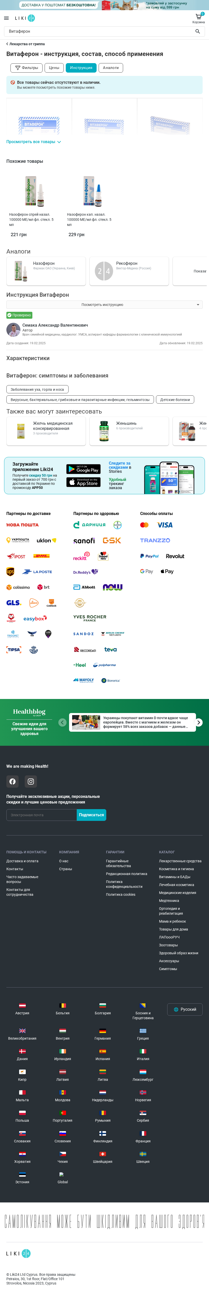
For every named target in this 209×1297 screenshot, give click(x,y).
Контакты (14, 869)
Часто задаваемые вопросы (22, 879)
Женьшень (126, 423)
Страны (65, 869)
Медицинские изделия (177, 893)
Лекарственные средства (180, 861)
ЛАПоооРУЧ (169, 937)
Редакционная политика (126, 874)
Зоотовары (168, 945)
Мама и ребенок (172, 921)
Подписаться (91, 814)
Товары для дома (173, 929)
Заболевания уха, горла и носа (37, 389)
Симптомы (168, 969)
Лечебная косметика (176, 885)
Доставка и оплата (22, 861)
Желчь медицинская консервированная (53, 426)
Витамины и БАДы (174, 877)
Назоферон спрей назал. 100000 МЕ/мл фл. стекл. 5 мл (31, 219)
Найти (198, 31)
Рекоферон (126, 263)
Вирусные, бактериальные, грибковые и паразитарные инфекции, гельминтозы (80, 400)
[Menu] (6, 18)
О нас (63, 861)
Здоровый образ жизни (178, 953)
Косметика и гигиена (176, 869)
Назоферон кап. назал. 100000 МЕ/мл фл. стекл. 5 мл (89, 219)
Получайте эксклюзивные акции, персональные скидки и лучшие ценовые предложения (53, 799)
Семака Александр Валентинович (55, 325)
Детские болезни (175, 400)
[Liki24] (18, 1253)
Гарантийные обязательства (118, 863)
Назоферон (44, 263)
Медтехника (169, 901)
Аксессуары (169, 961)
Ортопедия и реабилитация (171, 910)
